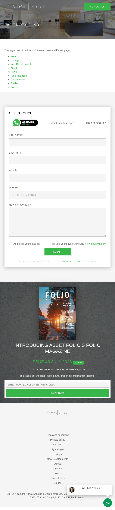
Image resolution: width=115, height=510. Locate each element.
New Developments (21, 64)
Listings (14, 60)
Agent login (58, 452)
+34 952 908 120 (95, 123)
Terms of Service (83, 263)
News (13, 72)
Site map (57, 447)
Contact (14, 87)
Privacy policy (57, 442)
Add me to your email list (26, 246)
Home (13, 56)
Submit (57, 254)
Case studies (17, 79)
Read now (57, 395)
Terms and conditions (57, 437)
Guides (14, 83)
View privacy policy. (96, 246)
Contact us (97, 6)
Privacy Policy (67, 263)
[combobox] (14, 197)
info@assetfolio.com (61, 123)
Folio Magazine (18, 75)
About (13, 68)
